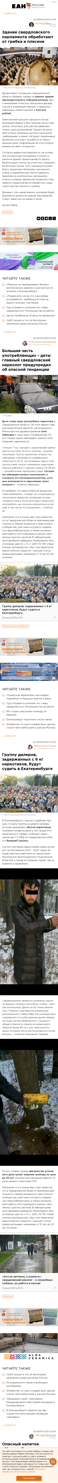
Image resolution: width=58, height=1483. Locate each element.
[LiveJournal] (54, 218)
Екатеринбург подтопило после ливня (29, 720)
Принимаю (29, 1478)
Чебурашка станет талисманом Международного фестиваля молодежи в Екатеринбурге (30, 1402)
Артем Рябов (43, 23)
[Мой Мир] (50, 218)
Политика (7, 212)
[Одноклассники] (42, 218)
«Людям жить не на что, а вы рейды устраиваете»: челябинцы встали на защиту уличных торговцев (27, 299)
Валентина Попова (45, 746)
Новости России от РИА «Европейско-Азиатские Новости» (21, 6)
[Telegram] (46, 218)
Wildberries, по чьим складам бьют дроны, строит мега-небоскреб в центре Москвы (30, 726)
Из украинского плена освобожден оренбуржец (27, 1384)
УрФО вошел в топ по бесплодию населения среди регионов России (26, 322)
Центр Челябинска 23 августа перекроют (30, 316)
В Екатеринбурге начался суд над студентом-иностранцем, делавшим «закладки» (27, 1413)
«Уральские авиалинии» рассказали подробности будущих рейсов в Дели (28, 697)
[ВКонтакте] (38, 218)
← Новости (8, 13)
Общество (23, 626)
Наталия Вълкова (45, 1435)
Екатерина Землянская (42, 342)
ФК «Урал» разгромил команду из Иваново (26, 713)
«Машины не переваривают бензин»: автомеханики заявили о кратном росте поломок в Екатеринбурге (29, 288)
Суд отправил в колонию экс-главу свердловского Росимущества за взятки (30, 309)
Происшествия (9, 626)
